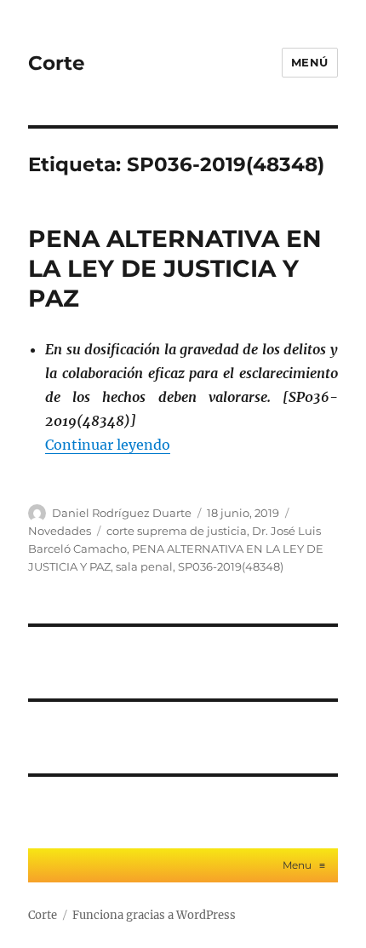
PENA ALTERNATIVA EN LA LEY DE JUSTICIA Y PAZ (175, 268)
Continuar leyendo (107, 444)
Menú (310, 62)
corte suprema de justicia (176, 530)
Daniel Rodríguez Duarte (122, 513)
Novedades (59, 530)
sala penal (144, 566)
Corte (56, 63)
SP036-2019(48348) (230, 566)
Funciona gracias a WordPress (154, 915)
